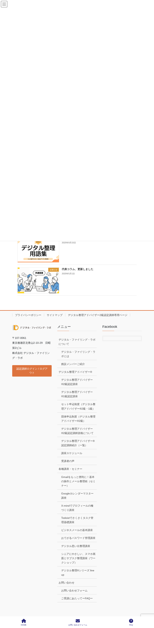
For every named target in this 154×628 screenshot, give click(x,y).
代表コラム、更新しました (77, 269)
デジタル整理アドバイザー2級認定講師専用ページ (97, 315)
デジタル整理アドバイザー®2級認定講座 (77, 382)
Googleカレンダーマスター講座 (77, 495)
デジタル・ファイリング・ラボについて (77, 341)
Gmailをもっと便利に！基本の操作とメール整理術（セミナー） (78, 481)
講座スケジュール (71, 453)
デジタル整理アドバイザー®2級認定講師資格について (77, 431)
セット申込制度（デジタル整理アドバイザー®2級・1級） (78, 406)
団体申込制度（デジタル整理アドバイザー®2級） (78, 418)
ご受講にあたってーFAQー (77, 598)
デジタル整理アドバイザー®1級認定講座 (77, 394)
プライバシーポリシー (28, 315)
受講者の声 (67, 461)
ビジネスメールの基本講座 (77, 530)
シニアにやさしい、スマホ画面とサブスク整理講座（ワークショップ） (78, 558)
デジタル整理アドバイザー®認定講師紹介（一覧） (78, 443)
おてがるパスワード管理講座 (78, 537)
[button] (32, 371)
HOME (23, 625)
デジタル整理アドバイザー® (75, 371)
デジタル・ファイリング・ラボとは (78, 354)
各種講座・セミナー (70, 468)
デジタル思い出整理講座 (75, 546)
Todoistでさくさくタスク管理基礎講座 (77, 520)
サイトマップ (55, 315)
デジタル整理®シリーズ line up (77, 572)
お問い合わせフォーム (74, 590)
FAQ (131, 625)
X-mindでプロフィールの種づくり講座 (77, 507)
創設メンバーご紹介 (73, 364)
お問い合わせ (66, 582)
